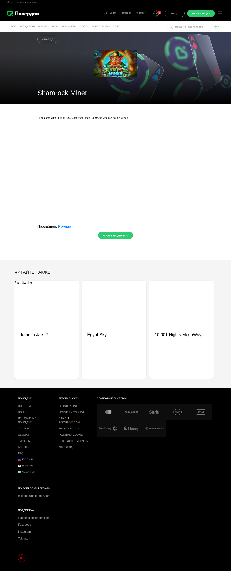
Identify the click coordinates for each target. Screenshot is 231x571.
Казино (110, 13)
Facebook (24, 524)
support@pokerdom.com (33, 517)
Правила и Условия (72, 412)
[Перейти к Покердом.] (8, 2)
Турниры (24, 440)
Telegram (24, 538)
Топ (13, 26)
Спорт (141, 13)
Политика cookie (70, 434)
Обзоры (23, 434)
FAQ (20, 453)
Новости (24, 406)
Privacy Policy (68, 428)
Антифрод (65, 447)
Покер (126, 13)
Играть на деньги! (115, 235)
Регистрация (67, 406)
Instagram (24, 531)
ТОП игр (23, 428)
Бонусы (23, 447)
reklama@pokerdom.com (34, 495)
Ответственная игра (73, 440)
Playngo (64, 226)
